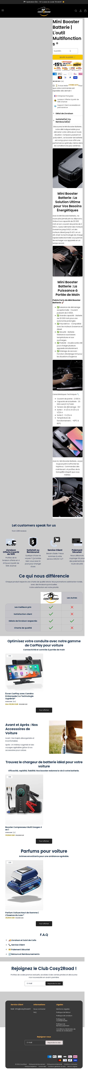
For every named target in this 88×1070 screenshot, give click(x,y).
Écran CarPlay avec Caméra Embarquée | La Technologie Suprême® (19, 696)
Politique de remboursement (37, 1064)
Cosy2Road (23, 1064)
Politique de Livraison (64, 1016)
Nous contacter (39, 1009)
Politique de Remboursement (62, 1025)
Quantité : (57, 51)
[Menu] (2, 10)
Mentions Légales (63, 1009)
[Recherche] (76, 10)
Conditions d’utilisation (70, 1064)
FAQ (34, 1012)
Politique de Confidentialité (61, 1020)
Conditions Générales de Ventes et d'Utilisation (65, 1030)
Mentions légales (72, 1066)
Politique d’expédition (31, 1066)
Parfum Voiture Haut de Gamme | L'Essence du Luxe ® (22, 913)
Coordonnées (42, 1066)
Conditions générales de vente (56, 1066)
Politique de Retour (63, 1012)
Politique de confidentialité (54, 1064)
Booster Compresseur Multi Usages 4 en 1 (23, 828)
